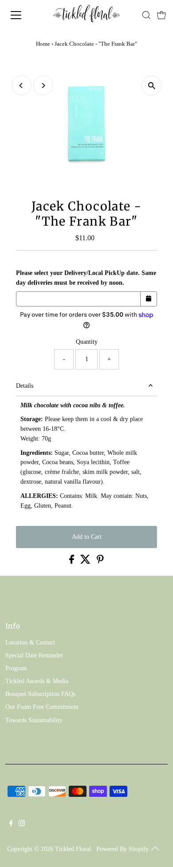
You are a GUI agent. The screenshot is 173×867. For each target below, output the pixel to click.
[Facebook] (11, 824)
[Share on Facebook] (72, 561)
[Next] (43, 85)
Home (43, 43)
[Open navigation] (24, 15)
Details (24, 385)
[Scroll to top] (155, 849)
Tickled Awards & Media (36, 681)
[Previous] (21, 85)
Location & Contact (30, 642)
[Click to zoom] (151, 85)
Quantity (87, 341)
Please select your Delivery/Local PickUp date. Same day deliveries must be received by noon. (86, 278)
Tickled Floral (73, 849)
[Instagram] (21, 824)
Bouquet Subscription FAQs (40, 694)
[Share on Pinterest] (100, 561)
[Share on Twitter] (86, 561)
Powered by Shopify (122, 849)
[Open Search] (146, 15)
